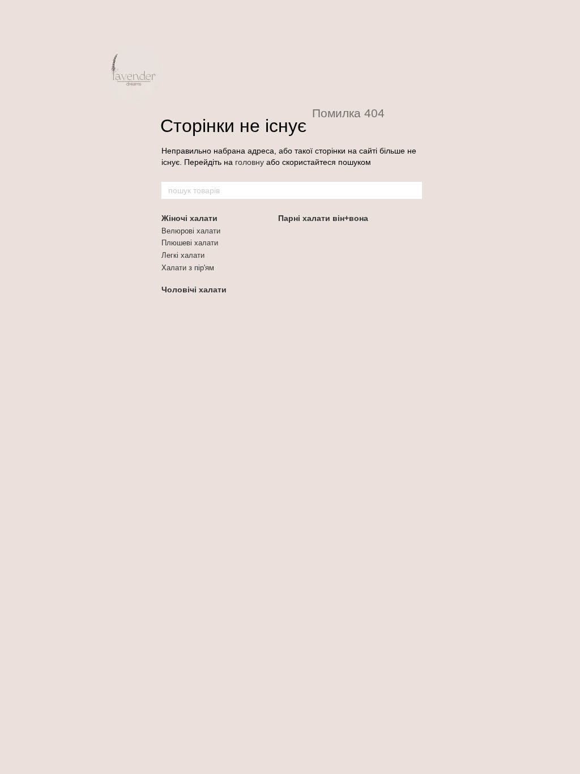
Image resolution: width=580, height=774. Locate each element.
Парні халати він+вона (323, 218)
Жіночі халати (189, 218)
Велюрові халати (190, 231)
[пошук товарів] (413, 190)
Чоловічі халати (194, 289)
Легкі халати (182, 255)
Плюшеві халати (189, 243)
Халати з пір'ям (187, 267)
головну (249, 162)
